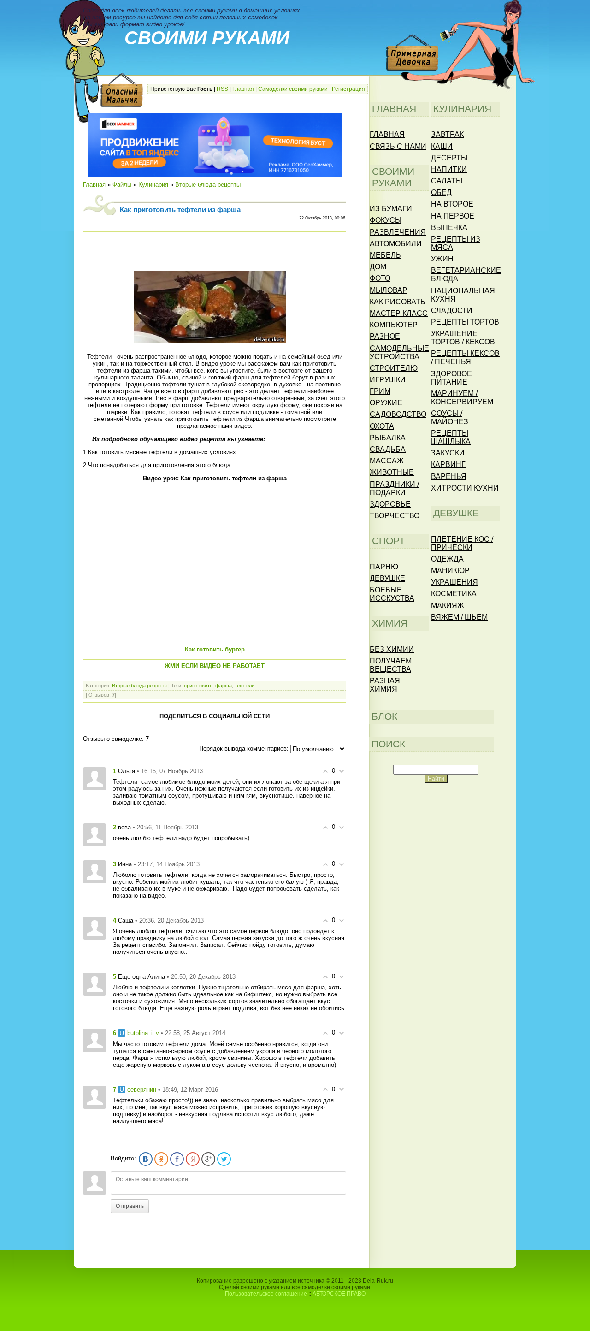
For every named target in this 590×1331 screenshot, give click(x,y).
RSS (222, 89)
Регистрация (348, 89)
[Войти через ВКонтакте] (146, 1159)
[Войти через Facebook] (177, 1159)
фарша (223, 685)
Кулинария (153, 184)
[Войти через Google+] (208, 1159)
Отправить (130, 1206)
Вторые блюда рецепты (208, 184)
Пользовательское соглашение (266, 1293)
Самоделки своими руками (293, 89)
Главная (243, 89)
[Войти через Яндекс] (193, 1159)
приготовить (198, 685)
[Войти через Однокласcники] (161, 1159)
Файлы (121, 184)
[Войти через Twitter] (224, 1159)
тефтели (244, 685)
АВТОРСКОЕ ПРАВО (339, 1293)
